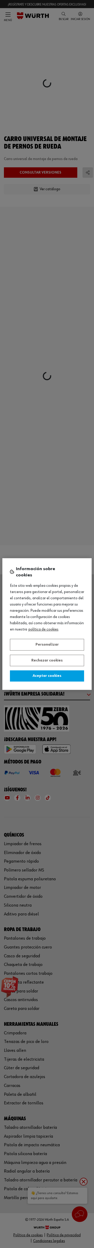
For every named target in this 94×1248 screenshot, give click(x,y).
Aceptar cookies (47, 676)
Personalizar (47, 644)
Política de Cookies (43, 629)
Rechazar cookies (47, 660)
